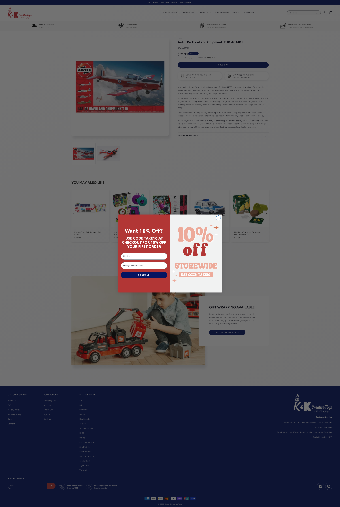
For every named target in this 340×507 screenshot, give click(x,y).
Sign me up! (144, 275)
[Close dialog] (218, 218)
